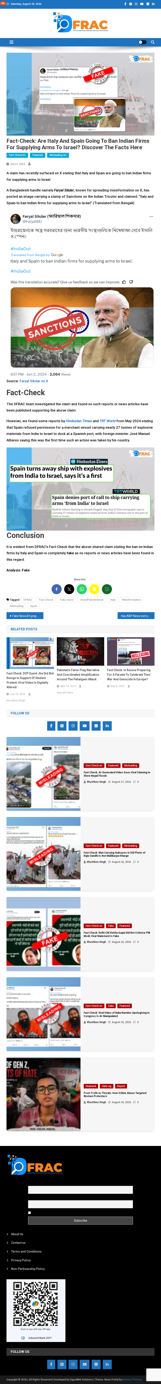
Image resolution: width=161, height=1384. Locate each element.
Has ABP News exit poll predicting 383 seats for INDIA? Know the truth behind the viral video (138, 616)
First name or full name (43, 1183)
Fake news (66, 599)
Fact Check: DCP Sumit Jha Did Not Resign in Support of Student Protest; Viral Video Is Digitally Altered (30, 680)
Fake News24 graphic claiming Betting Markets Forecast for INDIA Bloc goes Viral (28, 616)
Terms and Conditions (26, 1251)
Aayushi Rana (65, 692)
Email (31, 1198)
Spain (33, 606)
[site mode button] (142, 42)
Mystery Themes (132, 1379)
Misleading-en (58, 155)
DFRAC (27, 599)
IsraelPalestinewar (92, 599)
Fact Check (46, 599)
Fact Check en (17, 155)
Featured (37, 155)
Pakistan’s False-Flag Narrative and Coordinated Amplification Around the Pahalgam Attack (78, 674)
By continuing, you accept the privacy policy (61, 1212)
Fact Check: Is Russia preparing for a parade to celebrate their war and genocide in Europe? (129, 674)
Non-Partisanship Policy (28, 1269)
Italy (112, 599)
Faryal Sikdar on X (34, 381)
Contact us (18, 1242)
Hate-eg (106, 1086)
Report (121, 1086)
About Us (17, 1234)
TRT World (108, 421)
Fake (111, 925)
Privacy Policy (21, 1260)
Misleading (16, 606)
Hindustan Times (79, 421)
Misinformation (131, 599)
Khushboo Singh (15, 700)
